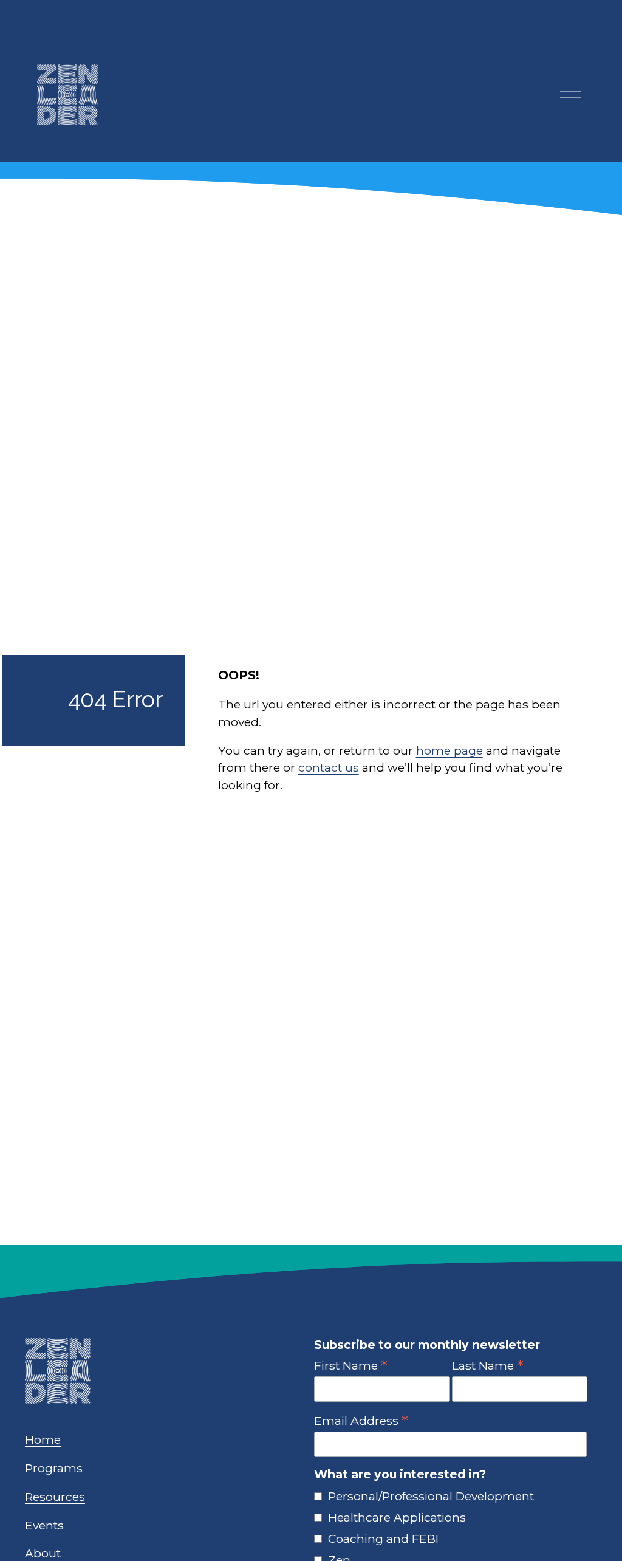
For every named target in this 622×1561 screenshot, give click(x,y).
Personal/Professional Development (431, 1496)
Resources (55, 1496)
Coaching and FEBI (383, 1538)
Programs (54, 1468)
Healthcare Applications (397, 1517)
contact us (328, 767)
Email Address (361, 1420)
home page (449, 750)
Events (44, 1525)
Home (43, 1439)
